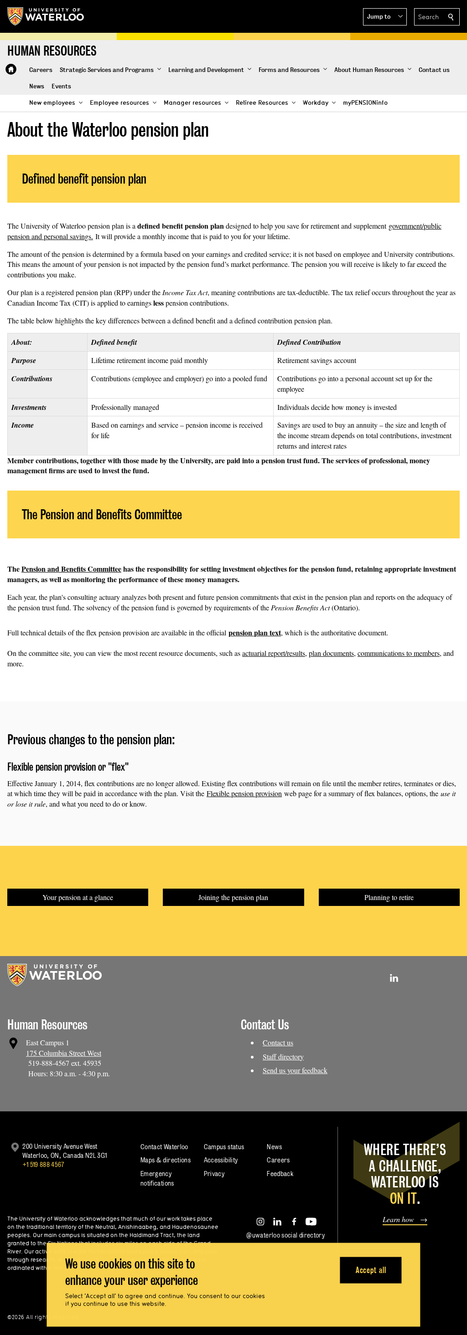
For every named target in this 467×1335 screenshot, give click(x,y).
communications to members (399, 653)
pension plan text (254, 632)
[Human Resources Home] (10, 69)
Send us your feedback (295, 1070)
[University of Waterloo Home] (46, 16)
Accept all (371, 1269)
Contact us (278, 1042)
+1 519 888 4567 (43, 1164)
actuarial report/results (273, 653)
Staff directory (283, 1056)
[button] (384, 17)
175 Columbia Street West (63, 1053)
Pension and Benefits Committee (71, 568)
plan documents (331, 653)
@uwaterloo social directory (285, 1235)
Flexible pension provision (244, 793)
